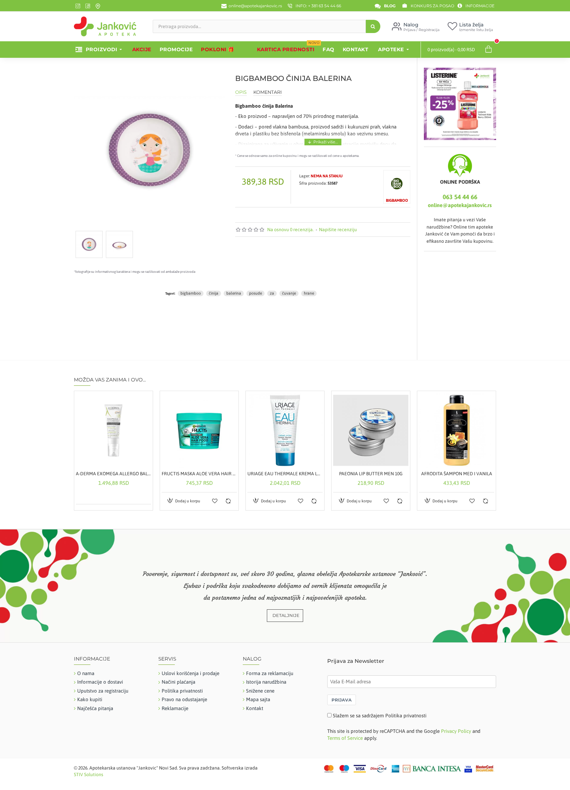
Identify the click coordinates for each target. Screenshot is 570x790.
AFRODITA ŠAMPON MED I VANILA (456, 473)
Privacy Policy (456, 731)
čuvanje (289, 293)
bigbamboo (190, 293)
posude (255, 293)
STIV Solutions (88, 774)
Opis (241, 92)
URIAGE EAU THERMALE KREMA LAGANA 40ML (285, 473)
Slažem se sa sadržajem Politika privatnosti (380, 715)
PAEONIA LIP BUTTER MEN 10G (370, 473)
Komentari (267, 92)
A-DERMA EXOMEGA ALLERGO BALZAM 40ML (113, 473)
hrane (309, 293)
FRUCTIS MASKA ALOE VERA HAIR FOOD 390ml (199, 473)
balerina (233, 293)
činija (213, 293)
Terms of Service (345, 738)
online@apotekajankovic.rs (460, 205)
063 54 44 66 (460, 196)
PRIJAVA (342, 699)
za (272, 293)
